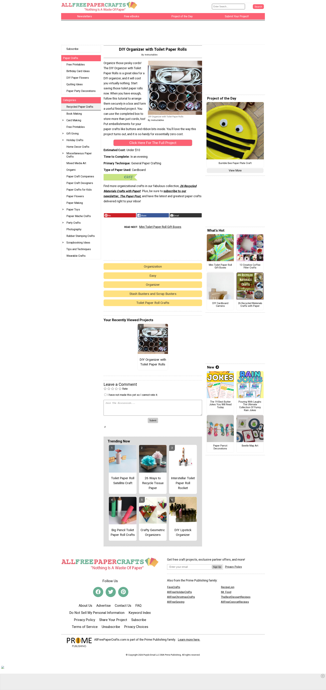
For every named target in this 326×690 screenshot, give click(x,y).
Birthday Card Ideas (78, 71)
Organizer (153, 285)
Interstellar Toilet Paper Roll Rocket (183, 483)
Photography (74, 229)
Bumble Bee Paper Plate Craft (235, 163)
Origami (71, 169)
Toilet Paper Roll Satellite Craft (122, 480)
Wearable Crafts (76, 255)
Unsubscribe (111, 627)
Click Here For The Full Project (152, 143)
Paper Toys (73, 209)
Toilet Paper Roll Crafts (152, 303)
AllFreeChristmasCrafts (181, 597)
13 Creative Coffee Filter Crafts (250, 266)
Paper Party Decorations (81, 91)
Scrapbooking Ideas (78, 242)
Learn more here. (189, 639)
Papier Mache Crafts (78, 216)
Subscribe (72, 49)
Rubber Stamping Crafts (80, 236)
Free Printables (75, 64)
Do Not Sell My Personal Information (96, 613)
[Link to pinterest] (123, 592)
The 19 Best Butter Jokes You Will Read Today (220, 405)
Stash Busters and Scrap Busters (152, 294)
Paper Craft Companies (80, 176)
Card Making (73, 120)
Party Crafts (73, 222)
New (210, 367)
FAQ (138, 606)
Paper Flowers (75, 196)
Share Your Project (113, 620)
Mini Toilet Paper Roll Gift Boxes (160, 227)
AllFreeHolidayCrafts (179, 592)
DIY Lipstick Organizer (182, 532)
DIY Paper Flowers (77, 77)
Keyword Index (140, 613)
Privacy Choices (136, 627)
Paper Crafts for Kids (79, 189)
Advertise (103, 606)
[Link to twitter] (111, 592)
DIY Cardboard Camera (220, 305)
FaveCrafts (173, 587)
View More (235, 170)
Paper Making (74, 203)
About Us (85, 606)
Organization (153, 266)
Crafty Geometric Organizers (153, 532)
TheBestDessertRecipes (235, 597)
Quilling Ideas (74, 84)
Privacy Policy (84, 620)
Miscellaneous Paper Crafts (79, 155)
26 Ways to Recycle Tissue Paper (153, 483)
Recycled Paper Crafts (79, 106)
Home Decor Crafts (77, 146)
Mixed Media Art (76, 163)
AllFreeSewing (175, 602)
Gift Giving (72, 133)
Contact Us (123, 606)
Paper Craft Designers (79, 183)
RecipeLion (227, 587)
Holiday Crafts (74, 140)
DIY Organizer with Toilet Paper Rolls (153, 362)
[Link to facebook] (98, 592)
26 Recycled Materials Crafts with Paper (250, 305)
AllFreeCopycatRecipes (235, 602)
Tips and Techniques (78, 249)
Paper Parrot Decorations (220, 447)
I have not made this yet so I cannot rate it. (133, 394)
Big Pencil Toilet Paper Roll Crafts (123, 532)
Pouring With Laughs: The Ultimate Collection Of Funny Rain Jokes (250, 406)
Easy (152, 276)
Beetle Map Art (250, 445)
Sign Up (217, 567)
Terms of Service (85, 627)
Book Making (74, 113)
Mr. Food (226, 592)
